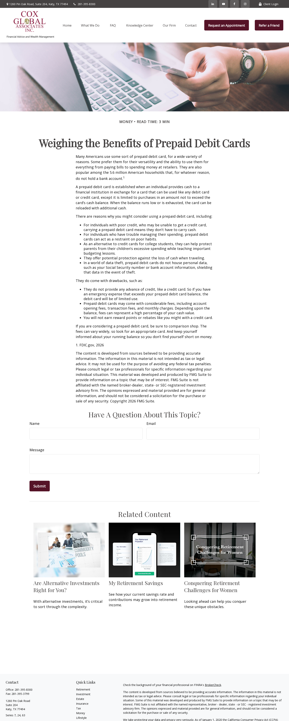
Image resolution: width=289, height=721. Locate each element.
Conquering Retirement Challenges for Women (212, 586)
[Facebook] (234, 4)
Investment (83, 694)
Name (34, 423)
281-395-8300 (86, 4)
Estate (80, 699)
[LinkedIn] (212, 4)
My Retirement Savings (136, 582)
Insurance (82, 703)
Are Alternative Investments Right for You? (66, 586)
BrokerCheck (213, 685)
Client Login (270, 4)
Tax (78, 708)
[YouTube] (223, 4)
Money (80, 713)
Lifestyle (81, 718)
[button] (67, 25)
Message (36, 449)
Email (151, 423)
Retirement (83, 689)
